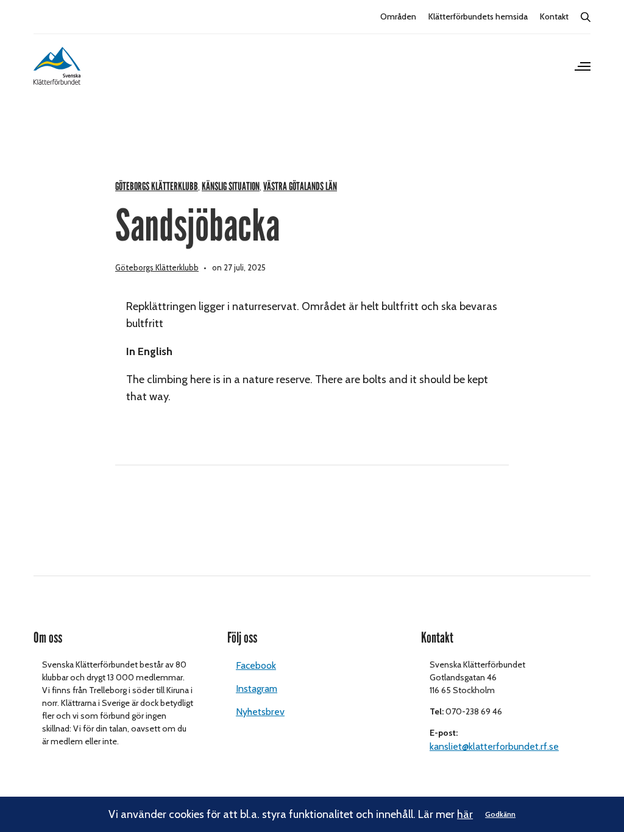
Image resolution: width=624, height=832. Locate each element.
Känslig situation (231, 186)
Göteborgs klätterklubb (156, 186)
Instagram (256, 688)
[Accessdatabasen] (57, 66)
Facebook (256, 665)
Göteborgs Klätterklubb (157, 267)
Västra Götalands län (300, 186)
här (465, 814)
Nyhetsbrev (260, 711)
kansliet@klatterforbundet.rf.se (494, 746)
